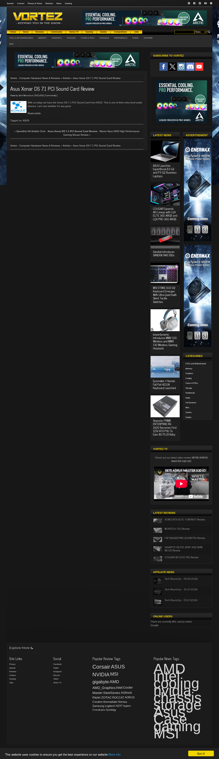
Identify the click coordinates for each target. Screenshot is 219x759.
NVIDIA (101, 674)
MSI (114, 674)
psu (103, 709)
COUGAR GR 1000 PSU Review (181, 557)
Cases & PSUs (191, 383)
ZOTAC (106, 697)
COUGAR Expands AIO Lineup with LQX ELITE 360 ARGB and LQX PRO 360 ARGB (165, 213)
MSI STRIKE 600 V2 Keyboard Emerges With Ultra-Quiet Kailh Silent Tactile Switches (165, 294)
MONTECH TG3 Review (177, 528)
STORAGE (104, 38)
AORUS (130, 697)
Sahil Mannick (25, 95)
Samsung (98, 705)
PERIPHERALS (120, 38)
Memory (188, 369)
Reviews (49, 3)
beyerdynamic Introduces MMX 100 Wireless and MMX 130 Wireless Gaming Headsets (165, 341)
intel (119, 687)
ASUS (26, 120)
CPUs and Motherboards (195, 364)
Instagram (57, 671)
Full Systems (190, 403)
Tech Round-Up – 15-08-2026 (181, 578)
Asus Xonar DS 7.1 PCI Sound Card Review (96, 78)
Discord (56, 675)
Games (188, 412)
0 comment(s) (50, 95)
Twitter (56, 668)
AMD (114, 681)
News (58, 3)
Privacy (12, 664)
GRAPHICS (57, 38)
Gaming (68, 3)
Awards (10, 3)
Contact (20, 3)
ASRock (126, 692)
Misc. (187, 407)
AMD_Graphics (103, 688)
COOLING (71, 38)
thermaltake (110, 701)
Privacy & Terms (35, 3)
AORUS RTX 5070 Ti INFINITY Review (185, 519)
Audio (187, 398)
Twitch (56, 679)
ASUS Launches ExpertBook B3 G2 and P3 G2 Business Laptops (165, 170)
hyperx (127, 705)
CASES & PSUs (87, 38)
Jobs (11, 683)
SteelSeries (111, 693)
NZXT (119, 705)
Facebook (57, 664)
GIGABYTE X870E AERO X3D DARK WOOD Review (184, 548)
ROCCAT (118, 697)
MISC (11, 44)
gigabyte (100, 681)
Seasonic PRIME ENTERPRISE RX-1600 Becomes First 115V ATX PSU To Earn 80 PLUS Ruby (165, 427)
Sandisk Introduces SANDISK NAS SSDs (164, 253)
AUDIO (135, 38)
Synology (111, 709)
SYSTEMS (148, 38)
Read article (34, 113)
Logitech (110, 705)
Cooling (188, 378)
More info (114, 754)
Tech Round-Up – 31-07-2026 (181, 589)
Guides (188, 417)
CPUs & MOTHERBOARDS (21, 38)
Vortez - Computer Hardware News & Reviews (35, 78)
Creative (97, 701)
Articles (66, 78)
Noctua (122, 701)
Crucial (96, 709)
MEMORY (42, 38)
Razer (96, 697)
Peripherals (190, 393)
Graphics (189, 373)
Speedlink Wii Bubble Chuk (30, 131)
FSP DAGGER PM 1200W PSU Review (185, 538)
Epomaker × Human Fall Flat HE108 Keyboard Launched (164, 384)
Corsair (101, 667)
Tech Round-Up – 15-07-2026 (181, 600)
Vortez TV (57, 683)
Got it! (201, 753)
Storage (188, 388)
